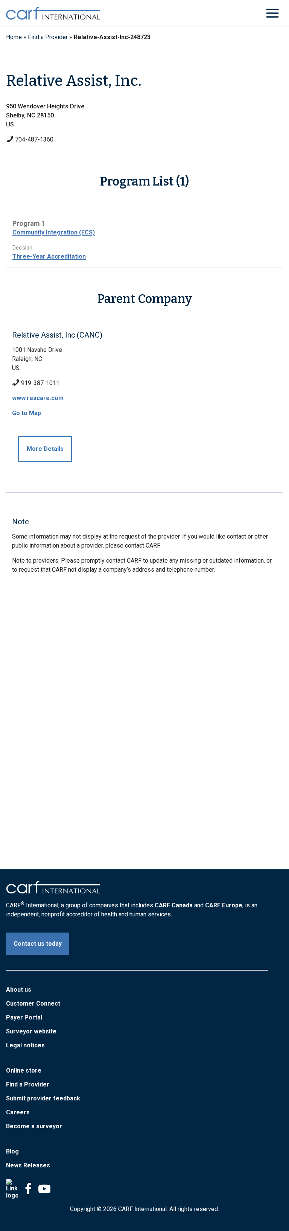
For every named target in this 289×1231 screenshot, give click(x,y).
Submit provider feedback (43, 1098)
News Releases (28, 1165)
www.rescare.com (38, 398)
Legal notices (25, 1045)
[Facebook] (28, 1189)
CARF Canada (174, 905)
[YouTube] (44, 1189)
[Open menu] (272, 13)
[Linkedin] (12, 1189)
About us (18, 989)
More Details (45, 448)
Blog (12, 1151)
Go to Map (26, 413)
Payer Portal (24, 1017)
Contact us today (38, 943)
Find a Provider (48, 37)
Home (14, 37)
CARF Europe (223, 905)
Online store (23, 1070)
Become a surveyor (34, 1126)
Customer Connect (33, 1003)
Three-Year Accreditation (49, 256)
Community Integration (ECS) (53, 232)
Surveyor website (31, 1031)
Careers (18, 1112)
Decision (22, 248)
